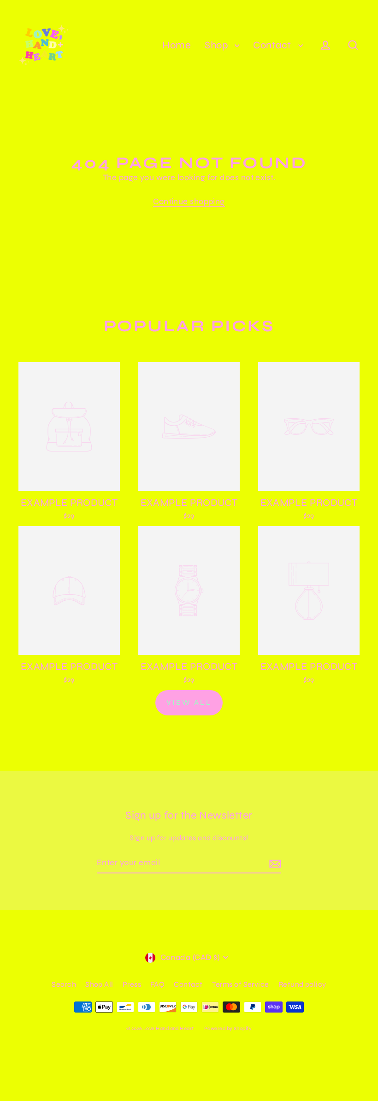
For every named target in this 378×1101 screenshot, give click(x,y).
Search (64, 984)
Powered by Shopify (228, 1028)
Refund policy (302, 984)
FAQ (157, 984)
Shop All (99, 984)
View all (189, 702)
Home (176, 45)
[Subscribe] (273, 863)
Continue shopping (189, 201)
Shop (217, 45)
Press (132, 984)
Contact (273, 45)
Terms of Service (240, 984)
